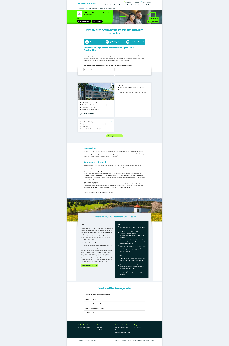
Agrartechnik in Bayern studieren (94, 308)
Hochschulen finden (124, 4)
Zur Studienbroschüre (84, 21)
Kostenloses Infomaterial (87, 113)
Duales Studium (147, 4)
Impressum (117, 340)
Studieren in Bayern (90, 299)
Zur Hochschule (97, 21)
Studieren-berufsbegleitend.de (122, 332)
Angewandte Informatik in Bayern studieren (97, 294)
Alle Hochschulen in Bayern (89, 265)
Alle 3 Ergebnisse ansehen (114, 136)
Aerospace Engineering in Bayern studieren (97, 304)
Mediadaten (99, 327)
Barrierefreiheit (146, 340)
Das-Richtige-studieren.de (121, 327)
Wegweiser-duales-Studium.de (122, 330)
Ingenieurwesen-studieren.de (84, 8)
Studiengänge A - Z (135, 4)
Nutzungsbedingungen (137, 340)
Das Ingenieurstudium (111, 4)
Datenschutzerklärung (126, 340)
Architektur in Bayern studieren (94, 313)
